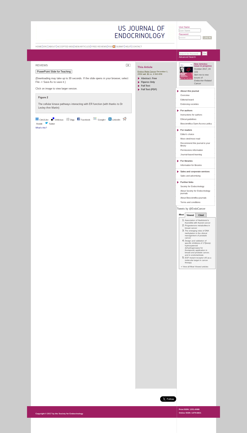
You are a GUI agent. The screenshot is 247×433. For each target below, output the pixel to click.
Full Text (145, 86)
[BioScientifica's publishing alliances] (102, 423)
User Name (184, 27)
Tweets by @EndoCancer (191, 208)
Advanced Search (187, 57)
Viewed (190, 215)
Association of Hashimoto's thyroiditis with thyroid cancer (197, 221)
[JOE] (162, 27)
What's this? (41, 128)
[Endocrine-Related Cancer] (96, 32)
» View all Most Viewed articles (194, 267)
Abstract (146, 78)
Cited (201, 215)
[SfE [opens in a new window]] (36, 398)
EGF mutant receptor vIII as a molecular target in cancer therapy (198, 260)
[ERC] (162, 37)
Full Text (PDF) (149, 89)
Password (183, 34)
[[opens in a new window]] (78, 120)
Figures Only (148, 82)
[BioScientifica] (169, 32)
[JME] (162, 32)
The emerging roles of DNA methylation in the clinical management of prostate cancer (197, 234)
